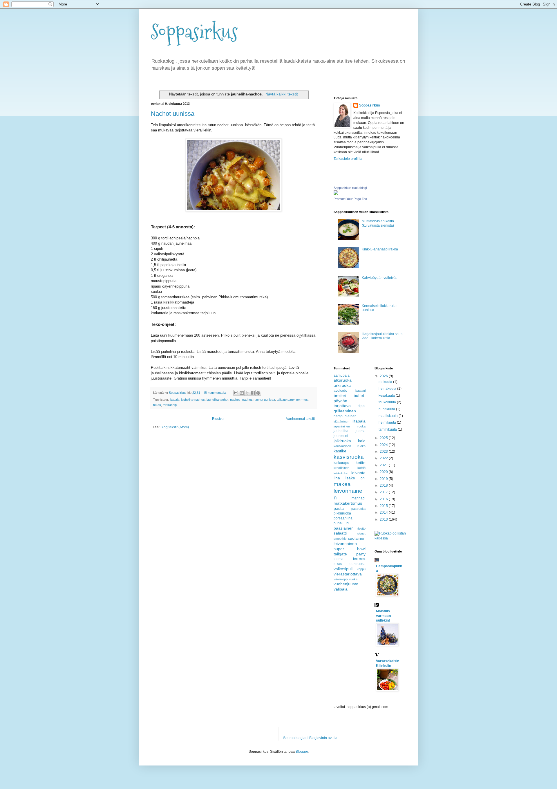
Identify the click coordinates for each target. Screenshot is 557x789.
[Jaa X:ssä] (247, 393)
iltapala (174, 399)
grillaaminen (345, 411)
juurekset (341, 436)
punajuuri (341, 523)
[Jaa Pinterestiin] (258, 393)
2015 (384, 506)
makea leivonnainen (348, 491)
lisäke (350, 478)
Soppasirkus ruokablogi (350, 187)
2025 (384, 438)
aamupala (342, 375)
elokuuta (386, 382)
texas (157, 405)
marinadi (359, 498)
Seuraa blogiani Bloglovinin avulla (310, 738)
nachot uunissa (264, 399)
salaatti (340, 533)
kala (362, 440)
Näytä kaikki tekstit (281, 94)
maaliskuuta (389, 416)
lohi (363, 478)
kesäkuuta (387, 395)
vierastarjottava (348, 574)
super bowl (350, 548)
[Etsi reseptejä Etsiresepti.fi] (390, 538)
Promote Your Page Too (350, 199)
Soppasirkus (194, 32)
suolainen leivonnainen (350, 541)
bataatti (360, 390)
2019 (384, 479)
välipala (341, 589)
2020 (384, 472)
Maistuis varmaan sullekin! (383, 615)
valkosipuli (343, 568)
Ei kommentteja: (215, 392)
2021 (384, 465)
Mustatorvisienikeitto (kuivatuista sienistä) (378, 223)
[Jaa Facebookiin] (253, 393)
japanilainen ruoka (350, 426)
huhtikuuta (387, 409)
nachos (235, 399)
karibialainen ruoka (350, 446)
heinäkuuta (388, 389)
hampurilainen (345, 416)
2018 (384, 485)
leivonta (358, 472)
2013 (384, 519)
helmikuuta (388, 422)
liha (337, 478)
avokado (340, 391)
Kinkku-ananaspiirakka (380, 249)
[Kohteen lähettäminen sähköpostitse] (236, 393)
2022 (384, 458)
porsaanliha (343, 518)
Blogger (302, 752)
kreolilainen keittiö (350, 468)
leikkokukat (341, 473)
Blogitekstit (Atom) (174, 427)
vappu (361, 569)
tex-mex (302, 399)
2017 (384, 492)
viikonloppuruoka (345, 579)
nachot (247, 399)
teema (338, 559)
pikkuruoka (342, 513)
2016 (384, 499)
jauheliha (341, 431)
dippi (362, 406)
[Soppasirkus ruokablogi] (336, 194)
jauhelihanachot (217, 399)
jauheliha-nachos (193, 399)
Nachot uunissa (172, 113)
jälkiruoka (342, 440)
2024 (384, 445)
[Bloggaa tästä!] (242, 393)
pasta (339, 508)
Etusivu (218, 419)
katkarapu (341, 463)
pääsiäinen (344, 528)
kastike (340, 451)
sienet (361, 533)
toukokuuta (388, 402)
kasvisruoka (349, 457)
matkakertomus (348, 503)
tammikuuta (388, 429)
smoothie (340, 538)
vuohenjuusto (346, 584)
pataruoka (358, 508)
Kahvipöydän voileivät (379, 278)
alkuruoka (343, 380)
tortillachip (170, 405)
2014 (384, 512)
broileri (340, 395)
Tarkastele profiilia (348, 159)
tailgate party (285, 399)
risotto (361, 528)
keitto (361, 462)
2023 (384, 451)
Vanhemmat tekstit (300, 419)
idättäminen (341, 421)
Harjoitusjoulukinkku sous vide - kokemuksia (382, 336)
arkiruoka (342, 385)
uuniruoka (358, 564)
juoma (361, 431)
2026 (384, 376)
